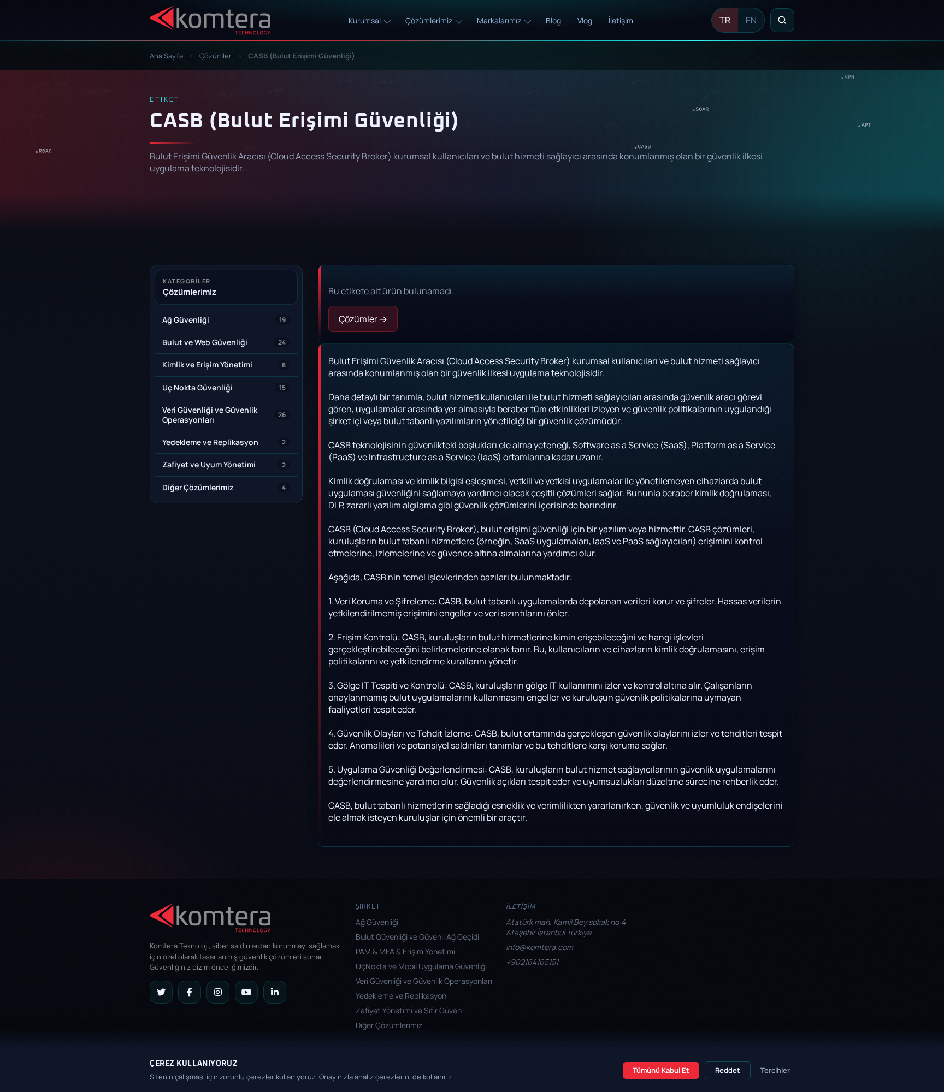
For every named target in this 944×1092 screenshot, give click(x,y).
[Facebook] (189, 992)
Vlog (584, 20)
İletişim (621, 20)
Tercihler (775, 1070)
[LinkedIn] (274, 992)
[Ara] (782, 20)
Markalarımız (499, 20)
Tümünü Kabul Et (661, 1070)
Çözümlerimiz (428, 20)
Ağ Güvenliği (377, 922)
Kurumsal (365, 20)
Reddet (727, 1070)
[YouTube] (246, 992)
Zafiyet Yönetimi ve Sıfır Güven (409, 1010)
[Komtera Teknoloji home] (210, 20)
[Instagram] (217, 992)
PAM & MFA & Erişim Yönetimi (405, 951)
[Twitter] (161, 992)
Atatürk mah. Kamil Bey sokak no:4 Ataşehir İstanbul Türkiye (566, 927)
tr (724, 20)
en (751, 20)
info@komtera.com (539, 947)
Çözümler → (363, 319)
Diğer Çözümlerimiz (389, 1025)
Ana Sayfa (167, 56)
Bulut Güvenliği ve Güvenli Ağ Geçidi (417, 936)
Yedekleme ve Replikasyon (401, 995)
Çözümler (215, 56)
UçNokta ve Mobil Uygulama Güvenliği (421, 966)
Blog (553, 20)
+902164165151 (532, 962)
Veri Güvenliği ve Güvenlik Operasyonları (424, 981)
